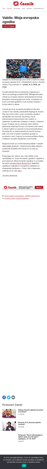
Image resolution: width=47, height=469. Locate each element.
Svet (23, 8)
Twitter (8, 397)
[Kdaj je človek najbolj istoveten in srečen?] (9, 417)
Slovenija (17, 8)
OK (24, 465)
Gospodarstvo (38, 8)
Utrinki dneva (35, 196)
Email (13, 397)
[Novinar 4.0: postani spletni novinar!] (9, 430)
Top (3, 8)
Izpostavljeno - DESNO (22, 196)
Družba (29, 8)
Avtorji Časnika (9, 196)
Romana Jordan (9, 198)
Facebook (4, 397)
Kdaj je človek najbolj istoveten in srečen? (30, 411)
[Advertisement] (23, 297)
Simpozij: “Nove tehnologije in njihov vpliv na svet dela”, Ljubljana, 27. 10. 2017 (30, 437)
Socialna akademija (22, 198)
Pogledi (9, 8)
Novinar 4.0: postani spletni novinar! (29, 423)
